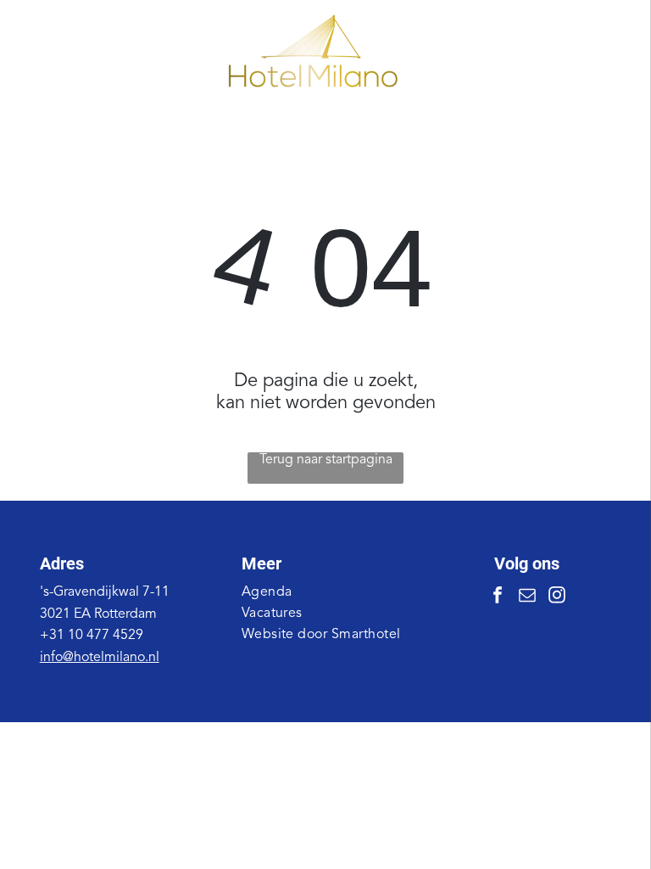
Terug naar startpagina (325, 460)
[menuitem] (326, 592)
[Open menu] (586, 51)
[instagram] (557, 597)
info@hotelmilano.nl (99, 657)
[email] (527, 597)
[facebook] (497, 597)
